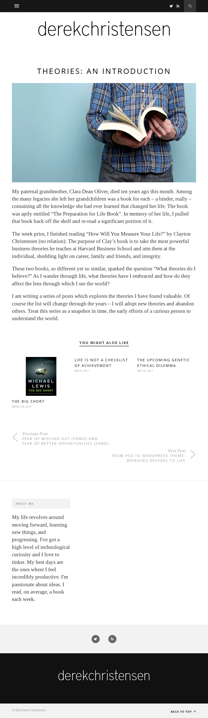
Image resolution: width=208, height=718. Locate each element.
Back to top (182, 711)
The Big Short (28, 401)
